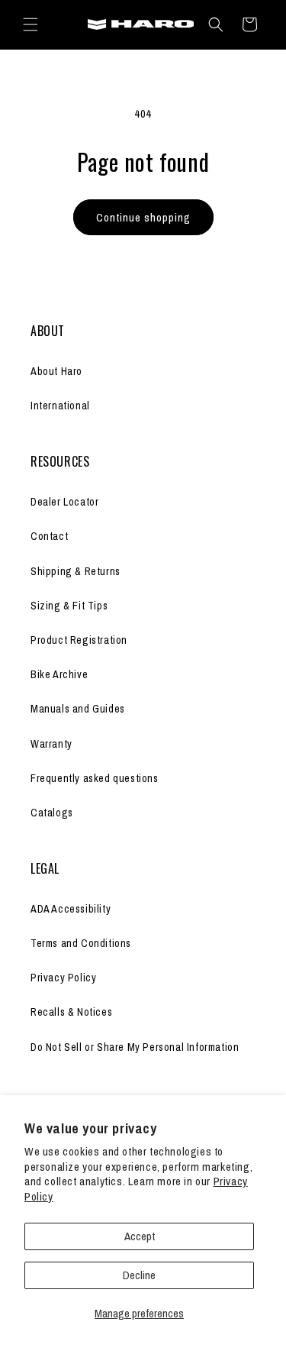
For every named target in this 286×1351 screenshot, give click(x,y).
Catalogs (52, 812)
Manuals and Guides (78, 709)
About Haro (56, 371)
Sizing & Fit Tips (69, 605)
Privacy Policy (63, 977)
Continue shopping (143, 217)
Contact (49, 536)
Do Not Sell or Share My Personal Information (135, 1047)
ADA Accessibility (71, 909)
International (60, 405)
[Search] (216, 24)
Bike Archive (59, 674)
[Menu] (30, 24)
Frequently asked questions (95, 778)
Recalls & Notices (71, 1012)
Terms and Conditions (81, 943)
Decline (139, 1275)
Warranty (51, 744)
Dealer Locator (64, 502)
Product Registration (79, 640)
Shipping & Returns (76, 571)
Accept (139, 1236)
